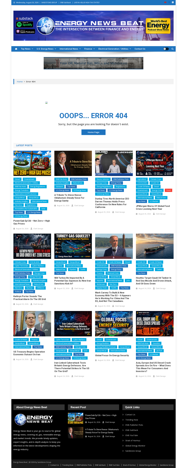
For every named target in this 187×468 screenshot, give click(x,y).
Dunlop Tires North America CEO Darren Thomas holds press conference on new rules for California (112, 202)
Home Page (93, 132)
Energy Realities (103, 343)
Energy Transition (21, 190)
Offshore (40, 288)
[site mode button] (166, 49)
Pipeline (73, 269)
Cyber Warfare (38, 266)
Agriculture (142, 179)
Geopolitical (20, 197)
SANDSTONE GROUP (49, 2)
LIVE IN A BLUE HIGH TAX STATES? (87, 2)
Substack (59, 186)
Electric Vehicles (103, 179)
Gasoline (156, 343)
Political (18, 291)
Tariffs (82, 269)
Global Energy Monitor (135, 445)
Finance (88, 49)
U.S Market (154, 201)
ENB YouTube (131, 435)
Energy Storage (35, 277)
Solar (43, 209)
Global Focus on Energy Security (112, 355)
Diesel (17, 179)
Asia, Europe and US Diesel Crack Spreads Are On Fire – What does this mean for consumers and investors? (153, 367)
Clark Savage (38, 229)
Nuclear (30, 288)
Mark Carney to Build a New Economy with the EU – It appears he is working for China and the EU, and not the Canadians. (113, 296)
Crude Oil (155, 183)
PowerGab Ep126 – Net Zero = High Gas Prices (31, 222)
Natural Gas (77, 183)
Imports (59, 266)
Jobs (128, 280)
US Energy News (21, 216)
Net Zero (18, 205)
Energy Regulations (37, 186)
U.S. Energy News (45, 49)
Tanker (159, 269)
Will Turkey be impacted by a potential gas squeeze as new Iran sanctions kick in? (72, 281)
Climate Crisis (156, 179)
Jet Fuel (159, 350)
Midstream (101, 284)
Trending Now (131, 419)
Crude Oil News (144, 186)
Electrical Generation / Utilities (113, 49)
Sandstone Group (133, 451)
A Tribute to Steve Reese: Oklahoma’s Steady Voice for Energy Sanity (69, 198)
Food (168, 190)
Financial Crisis (113, 273)
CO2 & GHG (142, 183)
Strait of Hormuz (132, 440)
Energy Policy (116, 183)
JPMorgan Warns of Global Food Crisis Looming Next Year (153, 207)
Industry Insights (21, 201)
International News (69, 49)
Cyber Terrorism (21, 266)
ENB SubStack (65, 2)
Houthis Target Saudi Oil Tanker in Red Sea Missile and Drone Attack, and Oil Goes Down (154, 281)
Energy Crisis (102, 183)
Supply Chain (102, 288)
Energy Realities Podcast (106, 347)
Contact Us (140, 49)
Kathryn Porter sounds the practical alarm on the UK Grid (29, 297)
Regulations (31, 205)
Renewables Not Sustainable (26, 209)
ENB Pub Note (20, 186)
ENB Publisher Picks (78, 179)
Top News (25, 49)
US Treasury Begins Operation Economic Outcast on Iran (29, 353)
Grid (85, 350)
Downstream (29, 179)
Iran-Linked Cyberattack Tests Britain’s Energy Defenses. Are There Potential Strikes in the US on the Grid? (71, 367)
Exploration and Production (26, 194)
